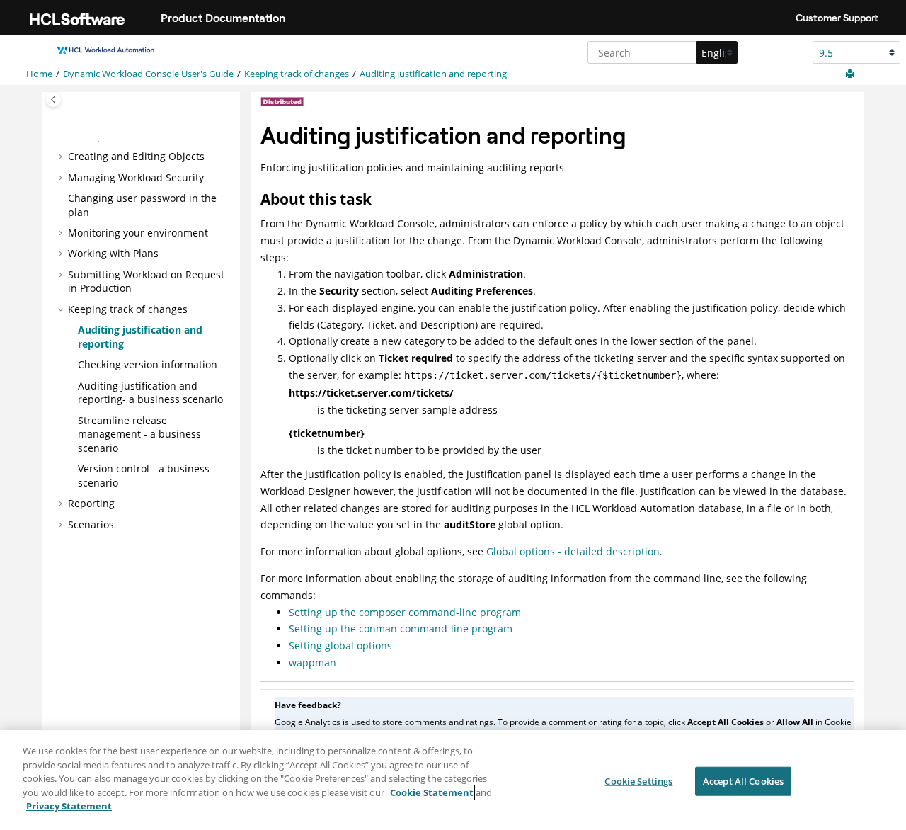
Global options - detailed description (573, 551)
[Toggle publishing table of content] (53, 99)
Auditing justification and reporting (433, 74)
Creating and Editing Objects (136, 156)
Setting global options (340, 645)
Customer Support (837, 17)
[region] (453, 780)
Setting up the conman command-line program (400, 628)
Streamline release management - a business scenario (139, 434)
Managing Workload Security (136, 177)
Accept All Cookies (743, 780)
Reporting (91, 503)
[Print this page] (851, 74)
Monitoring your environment (138, 232)
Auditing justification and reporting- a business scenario (150, 393)
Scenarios (91, 524)
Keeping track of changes (296, 74)
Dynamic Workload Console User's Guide (148, 74)
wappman (312, 662)
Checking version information (147, 364)
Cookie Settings (638, 780)
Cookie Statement (432, 792)
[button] (62, 156)
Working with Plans (113, 253)
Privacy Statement (69, 806)
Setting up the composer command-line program (405, 612)
